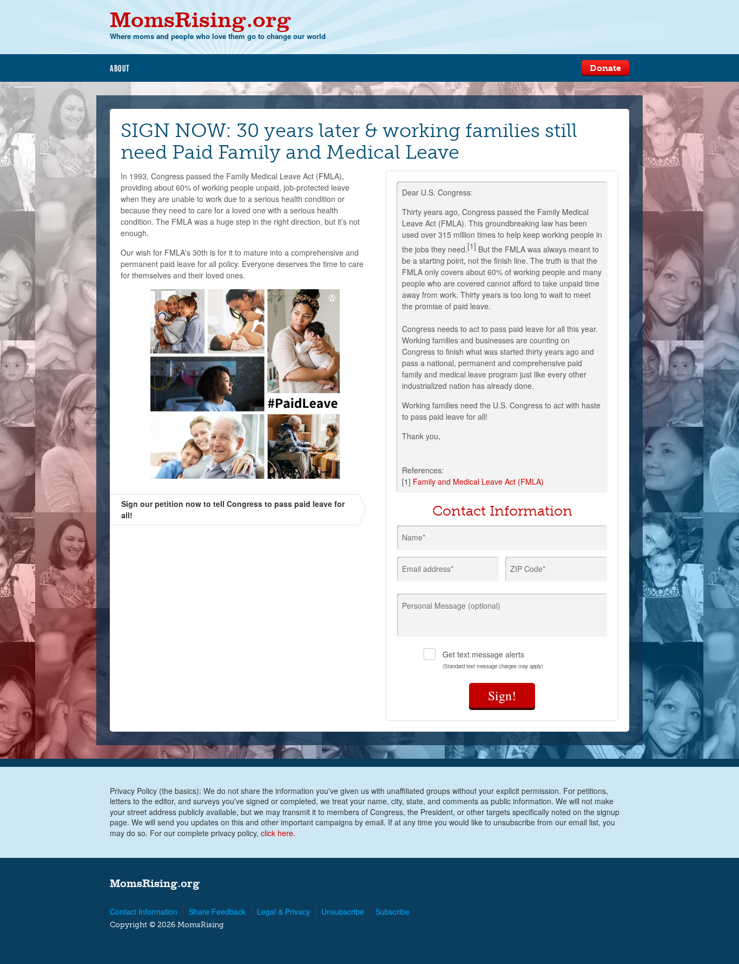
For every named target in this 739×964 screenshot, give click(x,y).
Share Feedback (217, 911)
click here (277, 833)
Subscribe (392, 911)
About (120, 68)
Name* (413, 537)
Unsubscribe (342, 911)
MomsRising (200, 19)
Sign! (502, 695)
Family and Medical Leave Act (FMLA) (478, 481)
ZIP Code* (527, 568)
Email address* (427, 568)
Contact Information (143, 911)
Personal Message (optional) (451, 605)
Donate (605, 68)
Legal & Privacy (283, 911)
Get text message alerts (493, 659)
